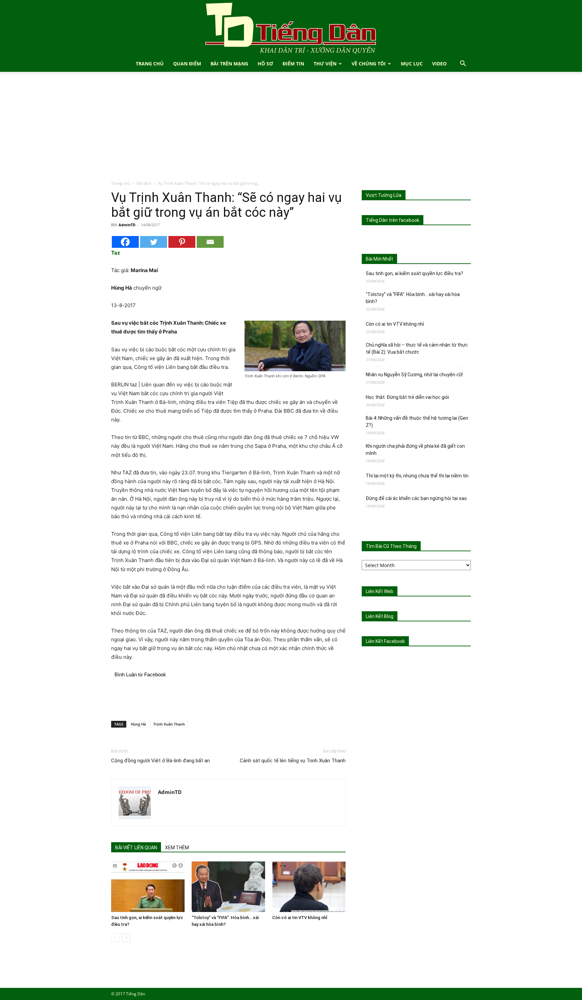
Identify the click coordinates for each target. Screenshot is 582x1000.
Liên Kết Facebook (385, 641)
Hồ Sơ (265, 63)
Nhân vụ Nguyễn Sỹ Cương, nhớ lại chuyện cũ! (414, 374)
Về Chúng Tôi (369, 63)
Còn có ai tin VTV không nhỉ (299, 917)
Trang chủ (120, 183)
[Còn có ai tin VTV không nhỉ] (309, 886)
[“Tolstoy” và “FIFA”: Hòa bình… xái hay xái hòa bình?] (228, 886)
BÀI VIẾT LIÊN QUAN (136, 847)
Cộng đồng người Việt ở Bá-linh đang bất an (160, 761)
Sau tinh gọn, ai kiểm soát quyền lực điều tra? (414, 273)
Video (439, 63)
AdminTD (127, 224)
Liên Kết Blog (379, 616)
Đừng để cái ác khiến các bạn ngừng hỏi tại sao (416, 498)
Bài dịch (143, 183)
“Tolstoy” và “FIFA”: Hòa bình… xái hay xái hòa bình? (413, 298)
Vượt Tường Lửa (383, 195)
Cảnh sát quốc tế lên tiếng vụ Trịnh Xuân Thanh (293, 761)
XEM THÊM (177, 847)
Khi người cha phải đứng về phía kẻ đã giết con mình (415, 449)
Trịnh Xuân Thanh (169, 724)
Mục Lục (412, 63)
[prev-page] (115, 938)
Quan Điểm (187, 63)
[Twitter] (153, 242)
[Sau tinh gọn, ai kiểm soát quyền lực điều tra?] (148, 886)
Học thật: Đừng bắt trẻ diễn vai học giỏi (407, 397)
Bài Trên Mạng (229, 63)
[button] (463, 64)
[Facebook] (125, 242)
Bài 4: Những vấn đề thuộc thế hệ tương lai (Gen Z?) (417, 421)
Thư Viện (325, 63)
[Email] (210, 242)
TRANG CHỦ (150, 63)
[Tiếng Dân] (291, 28)
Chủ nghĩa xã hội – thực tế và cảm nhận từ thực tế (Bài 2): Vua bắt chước (417, 348)
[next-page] (126, 938)
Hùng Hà (138, 724)
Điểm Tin (293, 63)
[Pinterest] (181, 242)
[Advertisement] (291, 129)
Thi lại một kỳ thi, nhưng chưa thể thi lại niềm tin (417, 475)
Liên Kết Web (379, 591)
